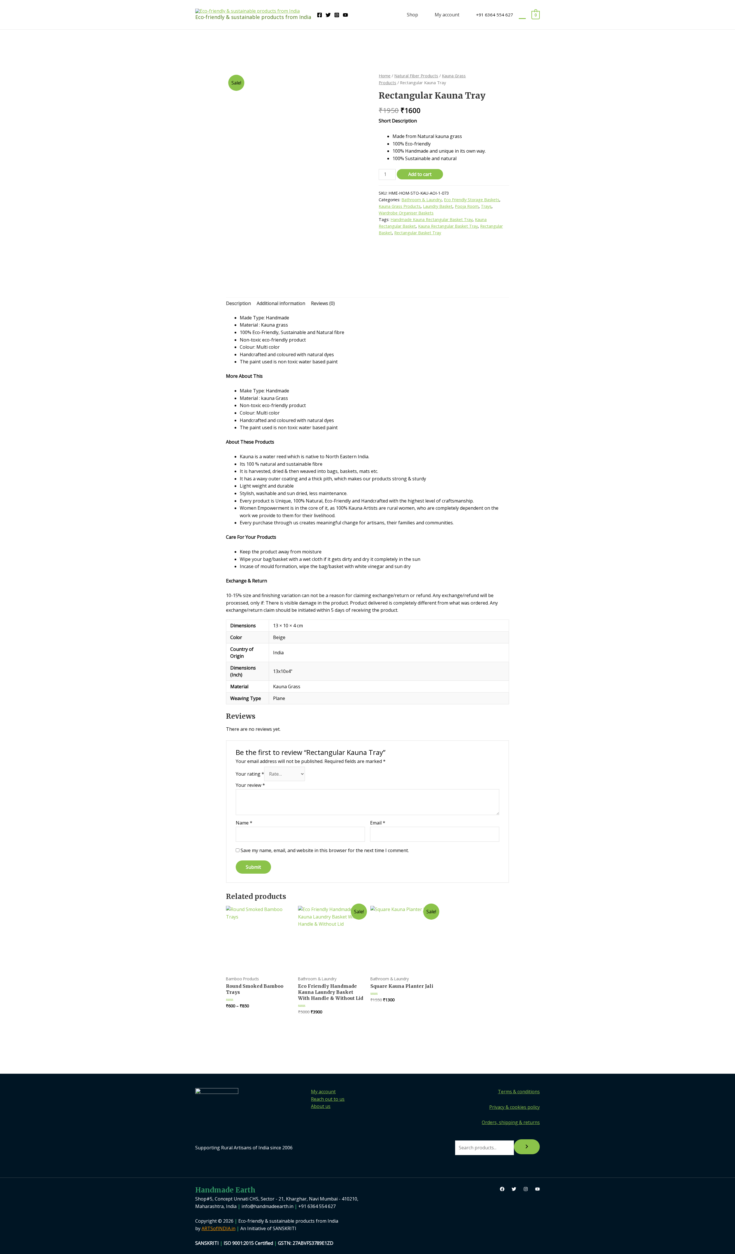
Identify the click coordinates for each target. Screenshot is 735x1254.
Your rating (250, 774)
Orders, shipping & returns (511, 1122)
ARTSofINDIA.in (218, 1228)
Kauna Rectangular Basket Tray (448, 226)
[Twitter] (328, 15)
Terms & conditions (519, 1091)
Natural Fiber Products (416, 75)
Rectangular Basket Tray (417, 232)
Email (377, 823)
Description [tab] (238, 303)
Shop (412, 14)
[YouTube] (345, 15)
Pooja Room (467, 206)
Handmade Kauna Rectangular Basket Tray (431, 219)
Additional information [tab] (281, 303)
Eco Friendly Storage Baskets (471, 199)
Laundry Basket (437, 206)
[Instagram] (336, 15)
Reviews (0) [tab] (323, 303)
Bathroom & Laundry (421, 199)
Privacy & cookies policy (514, 1107)
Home (384, 75)
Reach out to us (328, 1099)
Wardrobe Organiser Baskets (406, 213)
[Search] (527, 1146)
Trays (486, 206)
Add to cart (420, 174)
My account (447, 14)
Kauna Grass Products (400, 206)
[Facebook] (319, 15)
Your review (250, 785)
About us (320, 1106)
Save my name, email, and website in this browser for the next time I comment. (325, 850)
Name (244, 823)
